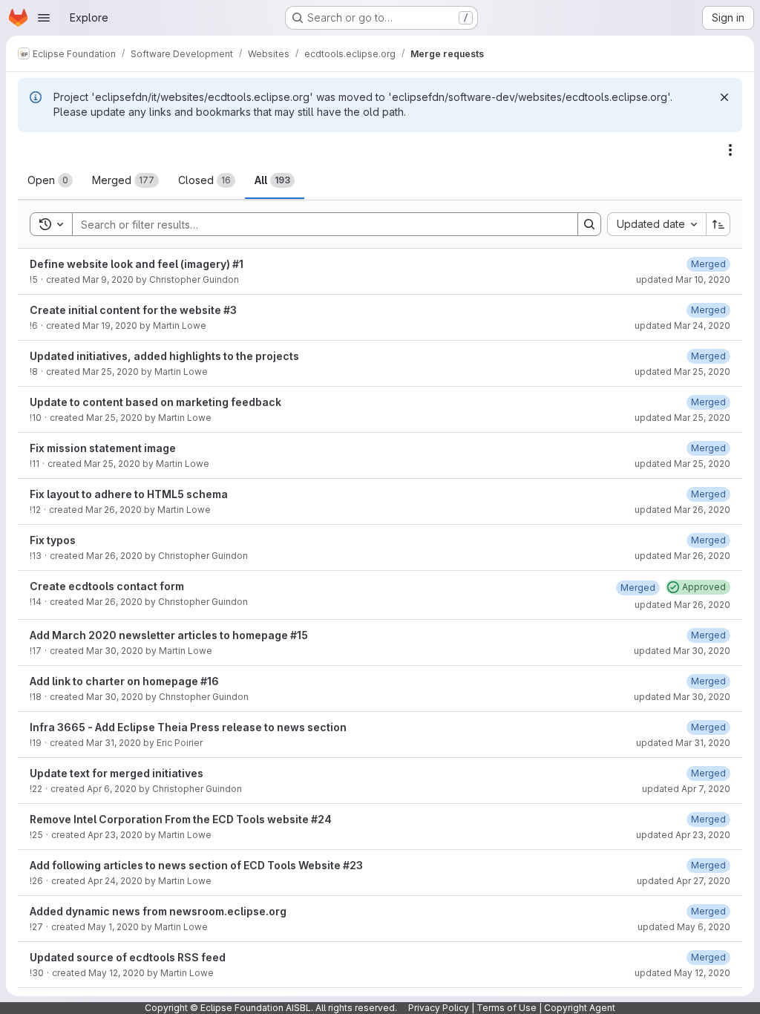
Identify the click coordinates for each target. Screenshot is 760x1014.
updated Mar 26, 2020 (682, 509)
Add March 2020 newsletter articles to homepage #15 (169, 635)
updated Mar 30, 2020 (682, 650)
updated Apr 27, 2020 (683, 880)
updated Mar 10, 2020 (683, 279)
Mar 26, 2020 (113, 509)
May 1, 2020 (113, 926)
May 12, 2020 (116, 972)
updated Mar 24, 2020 (682, 325)
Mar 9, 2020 (108, 279)
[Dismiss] (724, 97)
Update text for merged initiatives (116, 773)
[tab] (50, 180)
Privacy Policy (438, 1007)
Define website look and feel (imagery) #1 (136, 264)
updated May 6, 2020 (684, 926)
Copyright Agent (579, 1007)
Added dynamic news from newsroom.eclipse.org (158, 911)
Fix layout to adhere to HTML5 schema (129, 494)
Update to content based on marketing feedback (155, 402)
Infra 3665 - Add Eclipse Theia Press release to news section (188, 727)
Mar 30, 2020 (114, 650)
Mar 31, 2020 (113, 742)
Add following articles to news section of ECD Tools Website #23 (196, 865)
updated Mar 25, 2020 (682, 371)
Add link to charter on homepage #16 (124, 681)
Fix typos (53, 540)
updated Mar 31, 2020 (683, 742)
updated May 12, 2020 (682, 972)
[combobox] (656, 224)
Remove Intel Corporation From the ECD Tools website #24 (181, 819)
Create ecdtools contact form (107, 586)
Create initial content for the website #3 (133, 310)
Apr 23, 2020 (115, 834)
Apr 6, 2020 (112, 788)
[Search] (589, 224)
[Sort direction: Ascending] (718, 224)
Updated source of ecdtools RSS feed (128, 957)
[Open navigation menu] (44, 18)
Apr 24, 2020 (115, 880)
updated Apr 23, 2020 (683, 834)
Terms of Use (506, 1007)
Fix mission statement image (103, 448)
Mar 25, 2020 (110, 371)
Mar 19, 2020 (109, 325)
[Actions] (730, 150)
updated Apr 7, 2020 (686, 788)
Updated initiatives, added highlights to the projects (164, 356)
